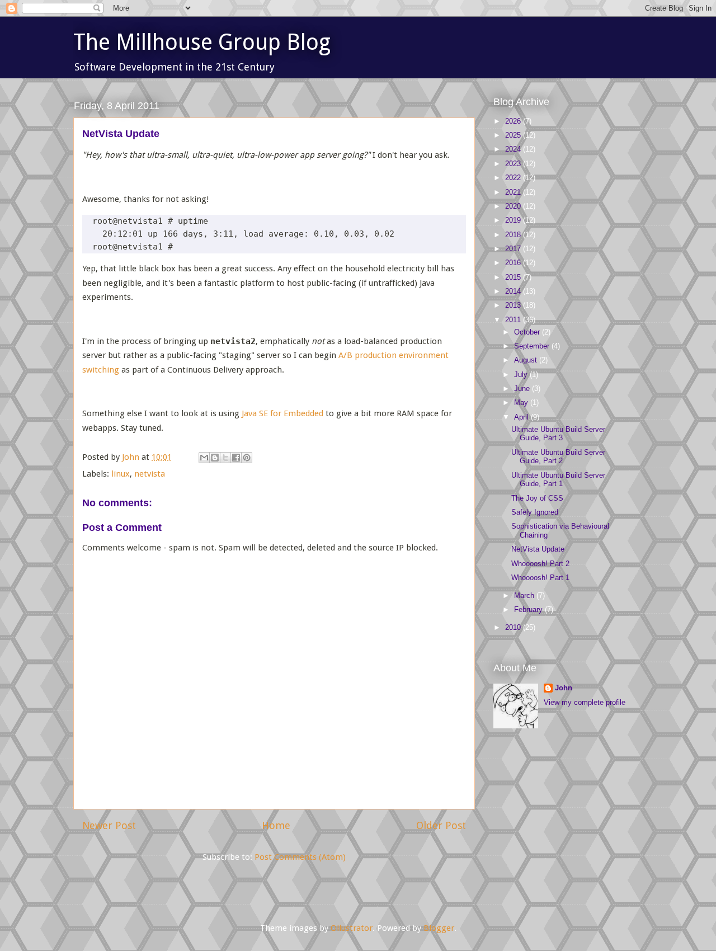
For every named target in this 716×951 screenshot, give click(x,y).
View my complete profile (584, 702)
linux (120, 474)
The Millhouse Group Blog (202, 42)
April (522, 417)
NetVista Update (537, 549)
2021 (514, 192)
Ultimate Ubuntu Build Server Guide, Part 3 (558, 433)
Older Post (441, 825)
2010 (514, 627)
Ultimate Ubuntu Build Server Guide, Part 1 (558, 479)
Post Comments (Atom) (300, 857)
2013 (514, 305)
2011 (514, 320)
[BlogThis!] (214, 457)
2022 (514, 177)
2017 (514, 248)
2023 (514, 163)
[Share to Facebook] (236, 457)
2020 (514, 206)
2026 (514, 121)
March (525, 595)
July (522, 374)
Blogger (438, 928)
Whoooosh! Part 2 (540, 563)
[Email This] (204, 457)
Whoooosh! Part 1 (540, 577)
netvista (149, 474)
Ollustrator (352, 928)
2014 (514, 291)
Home (276, 825)
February (529, 609)
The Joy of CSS (537, 498)
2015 (514, 277)
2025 (514, 135)
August (526, 360)
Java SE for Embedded (282, 413)
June (523, 388)
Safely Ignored (534, 512)
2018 (514, 234)
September (533, 346)
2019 (514, 220)
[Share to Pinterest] (246, 457)
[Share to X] (225, 457)
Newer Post (109, 825)
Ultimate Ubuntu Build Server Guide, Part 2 (558, 456)
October (528, 332)
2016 (514, 262)
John (563, 688)
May (522, 402)
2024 (514, 149)
